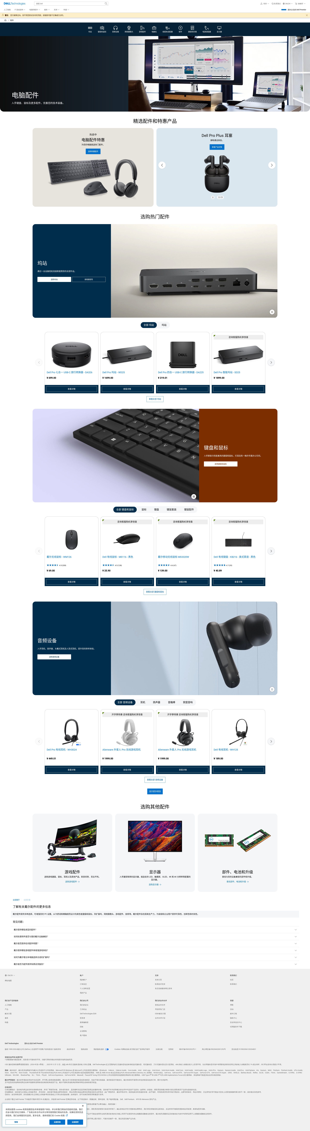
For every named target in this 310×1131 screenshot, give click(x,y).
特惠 (6, 1022)
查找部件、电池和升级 (236, 882)
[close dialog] (306, 15)
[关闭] (82, 1105)
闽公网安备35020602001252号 (214, 1049)
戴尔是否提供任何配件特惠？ (26, 943)
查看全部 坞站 (155, 399)
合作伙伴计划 (160, 1018)
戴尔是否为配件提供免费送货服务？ (29, 964)
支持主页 (158, 980)
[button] (265, 3)
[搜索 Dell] (106, 3)
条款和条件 (71, 1049)
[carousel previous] (162, 165)
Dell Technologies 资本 (88, 1014)
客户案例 (83, 1035)
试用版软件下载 (236, 1027)
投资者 (82, 1018)
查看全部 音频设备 (155, 780)
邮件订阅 (233, 1014)
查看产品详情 (217, 147)
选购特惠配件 (93, 151)
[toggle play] (272, 312)
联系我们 (233, 984)
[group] (216, 165)
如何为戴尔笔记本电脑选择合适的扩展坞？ (32, 957)
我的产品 (83, 993)
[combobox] (71, 4)
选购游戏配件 (71, 882)
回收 (81, 1027)
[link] (276, 3)
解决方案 (8, 1014)
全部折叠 (27, 900)
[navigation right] (263, 325)
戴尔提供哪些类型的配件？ (25, 930)
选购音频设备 (54, 657)
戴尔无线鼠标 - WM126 (59, 556)
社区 (231, 980)
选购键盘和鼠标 (221, 464)
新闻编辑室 (84, 1022)
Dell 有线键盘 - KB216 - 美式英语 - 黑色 (235, 556)
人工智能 (8, 1005)
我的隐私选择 (99, 1049)
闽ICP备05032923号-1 (187, 1049)
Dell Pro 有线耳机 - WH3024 (62, 749)
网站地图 (8, 981)
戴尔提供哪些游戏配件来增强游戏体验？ (31, 950)
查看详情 (71, 389)
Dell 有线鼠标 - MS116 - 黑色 (117, 556)
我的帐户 (83, 980)
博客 (231, 1005)
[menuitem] (20, 10)
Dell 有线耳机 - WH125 (226, 749)
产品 (6, 1009)
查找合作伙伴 (160, 1005)
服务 (6, 1018)
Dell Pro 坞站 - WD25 (113, 372)
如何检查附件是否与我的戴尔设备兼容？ (31, 936)
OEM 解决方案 (160, 1014)
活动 (231, 1009)
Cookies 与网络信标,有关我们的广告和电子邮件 (132, 1049)
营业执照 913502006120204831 (244, 1049)
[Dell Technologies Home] (14, 3)
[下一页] (271, 362)
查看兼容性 (89, 279)
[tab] (149, 325)
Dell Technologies (12, 1043)
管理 (16, 1122)
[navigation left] (47, 325)
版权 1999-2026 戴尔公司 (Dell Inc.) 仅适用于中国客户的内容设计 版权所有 (33, 1049)
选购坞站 (54, 279)
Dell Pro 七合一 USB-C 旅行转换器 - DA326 (69, 372)
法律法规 (159, 1049)
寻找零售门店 (160, 1009)
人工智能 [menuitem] (7, 10)
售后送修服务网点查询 (163, 988)
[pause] (213, 197)
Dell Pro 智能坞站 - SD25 (227, 372)
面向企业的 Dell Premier (297, 10)
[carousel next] (271, 165)
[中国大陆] (5, 21)
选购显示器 (154, 884)
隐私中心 (233, 1018)
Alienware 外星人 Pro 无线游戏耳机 (121, 749)
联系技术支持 (160, 984)
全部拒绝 (57, 1122)
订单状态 (83, 984)
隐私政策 (84, 1049)
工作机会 (83, 1009)
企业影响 (83, 1031)
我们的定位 (84, 1005)
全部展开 (16, 900)
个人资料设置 (85, 988)
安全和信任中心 (236, 1022)
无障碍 (170, 1049)
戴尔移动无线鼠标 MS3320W (173, 556)
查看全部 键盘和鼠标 (155, 592)
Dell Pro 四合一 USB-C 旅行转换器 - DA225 (181, 372)
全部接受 (75, 1122)
